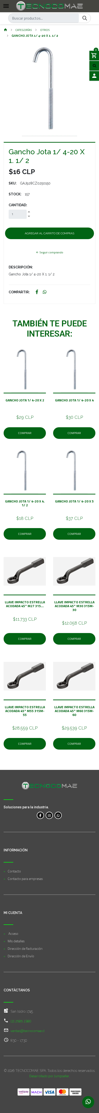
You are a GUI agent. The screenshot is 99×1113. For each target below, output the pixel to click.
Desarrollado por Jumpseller (49, 1075)
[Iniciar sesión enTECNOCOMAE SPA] (94, 76)
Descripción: (21, 267)
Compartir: (19, 292)
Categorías (23, 30)
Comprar (24, 433)
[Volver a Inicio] (5, 30)
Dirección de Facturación (25, 948)
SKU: (13, 183)
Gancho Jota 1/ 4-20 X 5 (74, 503)
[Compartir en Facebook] (37, 292)
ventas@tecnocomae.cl (27, 1030)
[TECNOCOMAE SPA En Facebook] (40, 815)
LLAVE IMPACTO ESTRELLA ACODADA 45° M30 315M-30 (74, 605)
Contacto (14, 871)
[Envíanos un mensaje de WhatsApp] (88, 1102)
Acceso (13, 933)
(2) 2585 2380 (21, 1021)
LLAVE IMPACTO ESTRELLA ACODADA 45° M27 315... (25, 603)
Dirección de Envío (21, 955)
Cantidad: (18, 205)
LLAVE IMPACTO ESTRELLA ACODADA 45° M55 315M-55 (25, 710)
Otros (45, 30)
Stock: (15, 194)
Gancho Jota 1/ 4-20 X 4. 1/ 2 (25, 503)
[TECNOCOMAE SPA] (49, 6)
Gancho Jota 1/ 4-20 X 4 (74, 402)
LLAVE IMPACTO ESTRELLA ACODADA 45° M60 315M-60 (74, 710)
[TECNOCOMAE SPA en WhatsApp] (58, 815)
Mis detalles (16, 940)
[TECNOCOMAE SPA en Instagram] (49, 815)
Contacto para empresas (25, 878)
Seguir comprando (51, 252)
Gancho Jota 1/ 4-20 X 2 (25, 402)
